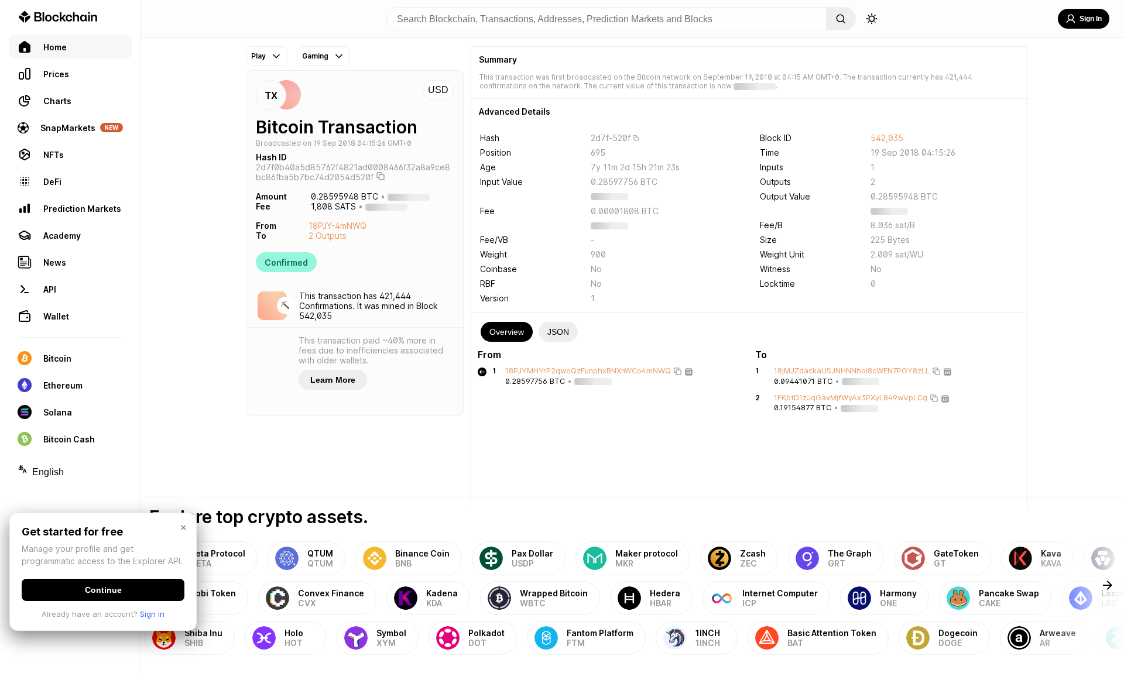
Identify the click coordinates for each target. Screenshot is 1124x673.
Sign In (1091, 19)
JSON (558, 331)
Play (258, 55)
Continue (103, 590)
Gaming (315, 55)
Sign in (152, 614)
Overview (506, 331)
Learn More (332, 379)
